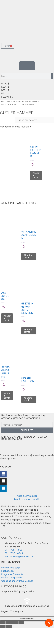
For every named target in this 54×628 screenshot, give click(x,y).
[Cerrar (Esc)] (21, 622)
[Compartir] (15, 622)
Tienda (10, 101)
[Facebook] (3, 474)
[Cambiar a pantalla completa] (9, 622)
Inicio (2, 101)
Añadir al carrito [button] (36, 175)
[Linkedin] (3, 488)
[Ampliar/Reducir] (3, 622)
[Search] (52, 76)
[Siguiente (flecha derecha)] (9, 626)
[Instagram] (3, 481)
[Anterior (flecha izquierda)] (3, 626)
